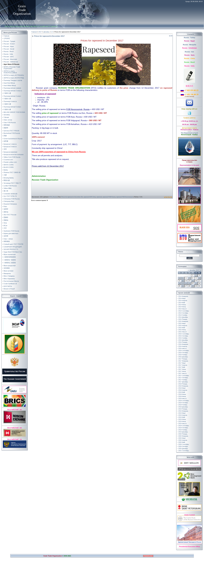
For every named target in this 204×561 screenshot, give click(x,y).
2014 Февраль (183, 296)
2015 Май (181, 327)
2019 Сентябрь (183, 425)
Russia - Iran (189, 52)
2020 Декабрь (183, 448)
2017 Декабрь (183, 382)
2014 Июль (182, 307)
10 (199, 278)
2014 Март (182, 298)
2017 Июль (182, 371)
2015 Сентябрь (183, 334)
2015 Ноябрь (182, 338)
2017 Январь (182, 359)
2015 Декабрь (183, 340)
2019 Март (182, 413)
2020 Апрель (182, 440)
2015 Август (182, 332)
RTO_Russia (53, 197)
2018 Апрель (182, 390)
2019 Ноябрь (182, 430)
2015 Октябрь (183, 336)
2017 (40, 32)
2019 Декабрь (183, 432)
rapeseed (99, 197)
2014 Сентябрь (183, 311)
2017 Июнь (182, 369)
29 (193, 286)
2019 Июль (182, 421)
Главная (34, 32)
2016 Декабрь (183, 357)
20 (186, 283)
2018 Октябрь (183, 402)
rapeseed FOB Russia (109, 197)
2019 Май (181, 417)
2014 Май (181, 302)
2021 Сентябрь (183, 450)
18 (179, 283)
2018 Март (182, 388)
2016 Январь (182, 342)
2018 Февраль (183, 386)
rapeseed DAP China (90, 197)
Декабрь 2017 (194, 270)
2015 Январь (182, 319)
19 (183, 283)
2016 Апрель (182, 346)
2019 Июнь (182, 419)
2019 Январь (182, 409)
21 (189, 283)
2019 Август (182, 423)
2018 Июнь (182, 394)
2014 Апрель (182, 300)
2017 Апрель (182, 365)
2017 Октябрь (183, 377)
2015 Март (182, 323)
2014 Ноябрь (182, 315)
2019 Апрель (182, 415)
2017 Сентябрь (183, 375)
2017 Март (182, 363)
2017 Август (182, 373)
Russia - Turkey (189, 37)
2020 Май (181, 442)
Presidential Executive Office (189, 546)
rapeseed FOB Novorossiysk (124, 197)
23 (196, 283)
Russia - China (189, 58)
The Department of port (189, 133)
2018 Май (181, 392)
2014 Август (182, 309)
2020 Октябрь (183, 446)
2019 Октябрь (183, 428)
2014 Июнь (182, 304)
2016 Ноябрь (182, 355)
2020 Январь (182, 434)
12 (52, 32)
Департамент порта (189, 128)
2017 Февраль (183, 361)
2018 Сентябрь (183, 400)
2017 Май (181, 367)
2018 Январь (182, 384)
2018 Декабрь (183, 407)
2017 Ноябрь (182, 380)
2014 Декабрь (183, 317)
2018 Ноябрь (182, 405)
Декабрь (46, 32)
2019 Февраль (183, 411)
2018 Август (182, 398)
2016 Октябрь (183, 352)
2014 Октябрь (183, 313)
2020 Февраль (183, 436)
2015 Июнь (182, 329)
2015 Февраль (183, 321)
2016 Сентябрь (183, 350)
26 (183, 286)
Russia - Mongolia (189, 44)
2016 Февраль (183, 344)
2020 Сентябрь (183, 444)
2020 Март (182, 438)
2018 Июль (182, 396)
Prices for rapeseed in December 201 (72, 197)
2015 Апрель (182, 325)
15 (193, 281)
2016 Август (182, 348)
